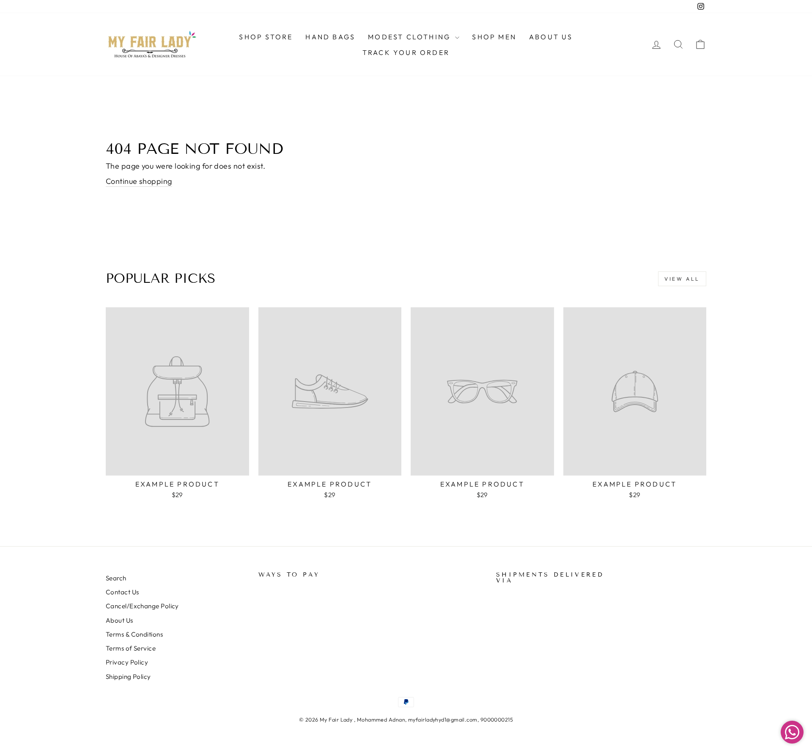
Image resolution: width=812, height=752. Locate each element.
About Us (551, 37)
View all (682, 279)
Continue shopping (139, 181)
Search (116, 578)
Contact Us (122, 592)
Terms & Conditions (134, 634)
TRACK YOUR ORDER (406, 52)
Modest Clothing (410, 37)
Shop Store (266, 37)
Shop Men (494, 37)
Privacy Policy (127, 662)
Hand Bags (330, 37)
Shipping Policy (128, 677)
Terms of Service (131, 648)
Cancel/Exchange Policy (142, 606)
